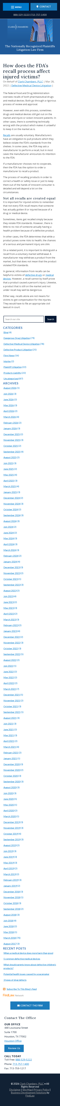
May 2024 (8, 538)
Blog (5, 332)
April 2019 (8, 868)
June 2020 (8, 798)
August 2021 (9, 717)
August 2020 (9, 787)
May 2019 (8, 862)
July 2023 (8, 596)
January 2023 (10, 631)
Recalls (6, 135)
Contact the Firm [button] (31, 1005)
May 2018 (8, 932)
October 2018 (10, 903)
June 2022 (8, 671)
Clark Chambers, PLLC (30, 81)
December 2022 (11, 636)
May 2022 (8, 677)
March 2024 (9, 550)
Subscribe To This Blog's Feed (22, 989)
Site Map (27, 1089)
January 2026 (10, 428)
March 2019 (9, 874)
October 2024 (10, 509)
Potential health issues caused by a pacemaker (26, 974)
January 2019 (10, 885)
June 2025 (8, 468)
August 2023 (9, 590)
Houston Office (13, 1041)
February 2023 (10, 625)
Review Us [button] (14, 1048)
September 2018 (11, 908)
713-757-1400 (39, 14)
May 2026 (8, 405)
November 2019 (11, 827)
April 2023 (8, 613)
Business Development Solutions (28, 1092)
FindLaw (30, 1095)
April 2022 (8, 683)
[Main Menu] (16, 7)
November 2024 (11, 503)
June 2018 (8, 926)
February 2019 (10, 879)
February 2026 (10, 422)
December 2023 (11, 567)
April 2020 (8, 810)
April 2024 (8, 544)
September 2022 (11, 654)
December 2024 (11, 497)
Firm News (8, 355)
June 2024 (8, 532)
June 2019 (8, 856)
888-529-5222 (21, 14)
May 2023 (8, 608)
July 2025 (8, 463)
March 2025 (9, 486)
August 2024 (9, 521)
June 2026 (8, 399)
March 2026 (9, 416)
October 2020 (10, 775)
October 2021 (10, 706)
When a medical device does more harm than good (28, 953)
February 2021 (10, 752)
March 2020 (9, 816)
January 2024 (10, 561)
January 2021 (10, 758)
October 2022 (10, 648)
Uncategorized (10, 378)
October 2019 (10, 833)
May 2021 (8, 735)
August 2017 (9, 943)
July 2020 (8, 793)
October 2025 (10, 445)
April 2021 (8, 741)
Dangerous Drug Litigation (16, 338)
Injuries (7, 361)
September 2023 (11, 584)
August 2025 (9, 457)
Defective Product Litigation (17, 349)
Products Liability (12, 372)
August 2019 (9, 845)
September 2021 (11, 712)
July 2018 (8, 920)
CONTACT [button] (45, 6)
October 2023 (10, 579)
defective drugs (33, 275)
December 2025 (11, 434)
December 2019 (11, 822)
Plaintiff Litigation (12, 367)
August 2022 (9, 660)
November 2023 (11, 573)
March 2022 (9, 689)
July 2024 (8, 526)
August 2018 (9, 914)
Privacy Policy (41, 1089)
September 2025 (11, 451)
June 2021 (8, 729)
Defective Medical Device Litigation (31, 85)
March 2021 (9, 746)
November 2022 (11, 642)
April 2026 (8, 411)
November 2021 (11, 700)
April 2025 (8, 480)
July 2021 (8, 723)
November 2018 (11, 897)
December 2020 (11, 764)
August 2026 (9, 387)
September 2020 (11, 781)
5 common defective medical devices (21, 958)
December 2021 (11, 694)
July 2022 (8, 665)
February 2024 (10, 555)
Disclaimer (15, 1089)
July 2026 (8, 393)
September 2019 (11, 839)
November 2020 (11, 770)
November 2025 (11, 440)
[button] (57, 1085)
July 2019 (8, 851)
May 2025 (8, 474)
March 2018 (9, 937)
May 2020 (8, 804)
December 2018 (11, 891)
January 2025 (10, 492)
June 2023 (8, 602)
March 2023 (9, 619)
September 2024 (11, 515)
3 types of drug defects (15, 979)
